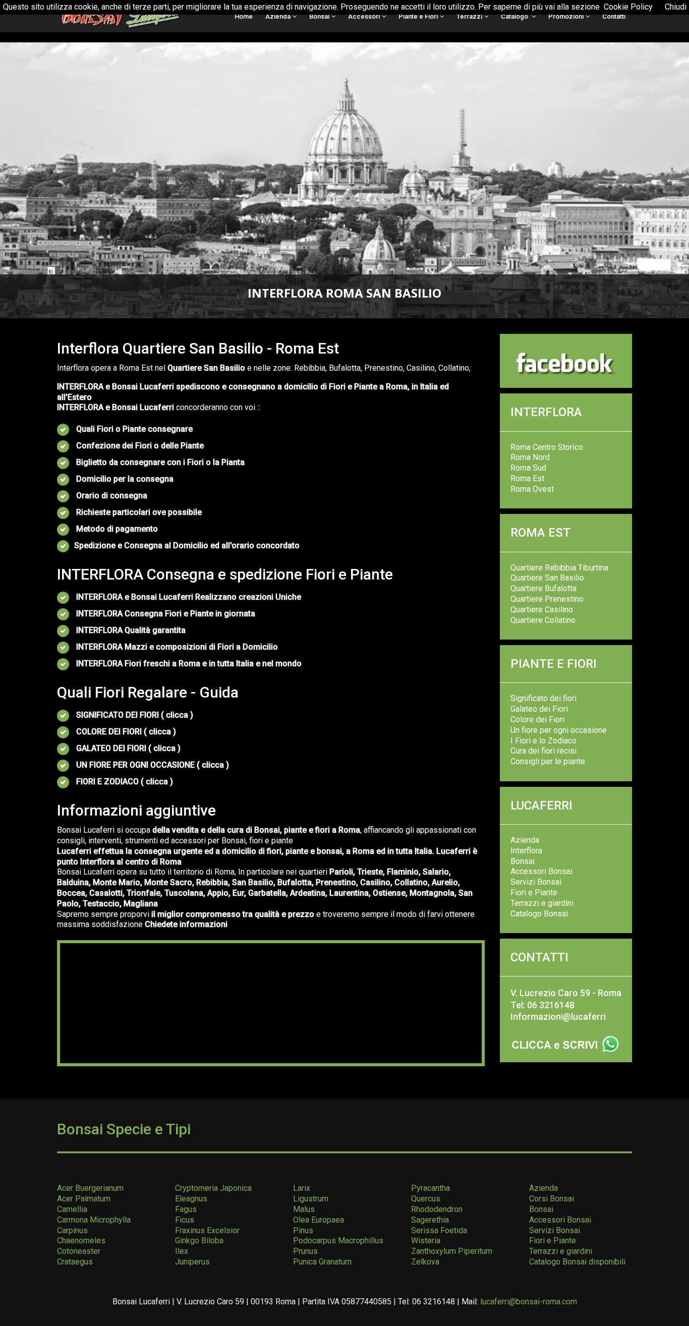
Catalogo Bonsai (539, 913)
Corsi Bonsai (551, 1198)
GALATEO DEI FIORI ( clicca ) (128, 748)
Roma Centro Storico (546, 447)
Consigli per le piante (547, 761)
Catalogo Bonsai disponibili (577, 1261)
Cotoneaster (78, 1251)
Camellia (72, 1209)
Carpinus (72, 1230)
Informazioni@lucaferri (558, 1016)
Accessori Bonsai (541, 871)
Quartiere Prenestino (547, 599)
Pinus (303, 1230)
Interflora (526, 850)
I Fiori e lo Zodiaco (543, 740)
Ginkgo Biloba (199, 1240)
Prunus (305, 1251)
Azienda (278, 16)
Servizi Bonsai (535, 882)
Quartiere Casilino (541, 609)
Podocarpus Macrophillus (338, 1240)
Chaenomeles (81, 1240)
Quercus (425, 1198)
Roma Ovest (532, 489)
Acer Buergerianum (90, 1188)
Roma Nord (530, 457)
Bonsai (319, 16)
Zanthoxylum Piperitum (451, 1251)
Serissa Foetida (439, 1230)
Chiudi (675, 7)
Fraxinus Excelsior (207, 1230)
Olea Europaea (318, 1220)
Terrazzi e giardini (541, 903)
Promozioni (566, 16)
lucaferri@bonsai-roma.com (528, 1301)
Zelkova (425, 1261)
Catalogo (515, 16)
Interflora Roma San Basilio (344, 292)
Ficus (184, 1220)
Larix (301, 1188)
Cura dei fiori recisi (543, 751)
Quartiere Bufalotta (543, 588)
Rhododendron (437, 1209)
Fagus (186, 1209)
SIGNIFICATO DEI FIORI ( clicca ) (134, 715)
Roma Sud (528, 468)
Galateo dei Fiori (539, 709)
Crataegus (75, 1261)
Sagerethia (430, 1220)
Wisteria (425, 1240)
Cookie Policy (628, 7)
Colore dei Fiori (537, 719)
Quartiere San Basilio (547, 578)
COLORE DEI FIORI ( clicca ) (126, 731)
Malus (304, 1209)
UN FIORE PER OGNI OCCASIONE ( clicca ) (151, 765)
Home (244, 16)
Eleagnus (191, 1198)
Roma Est (527, 478)
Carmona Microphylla (94, 1220)
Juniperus (192, 1261)
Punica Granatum (322, 1261)
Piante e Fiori (418, 16)
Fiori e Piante (533, 892)
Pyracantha (430, 1188)
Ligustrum (310, 1198)
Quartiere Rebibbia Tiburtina (559, 567)
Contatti (613, 16)
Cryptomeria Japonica (213, 1188)
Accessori (364, 16)
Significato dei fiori (543, 698)
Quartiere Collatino (543, 620)
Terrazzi (469, 16)
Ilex (181, 1251)
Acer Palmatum (83, 1198)
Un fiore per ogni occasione (558, 730)
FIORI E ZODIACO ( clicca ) (124, 781)
